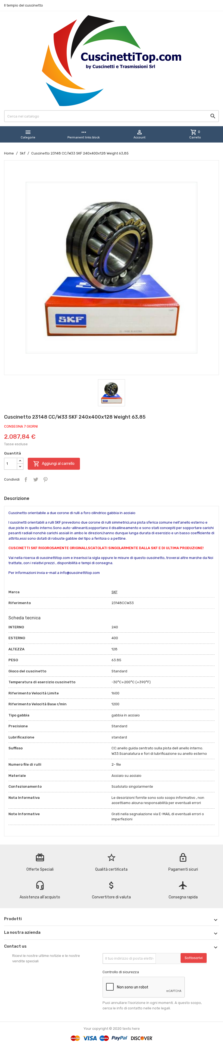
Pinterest (45, 479)
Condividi (26, 479)
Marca (14, 592)
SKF (114, 592)
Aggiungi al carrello (54, 463)
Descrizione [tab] (16, 498)
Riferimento (19, 603)
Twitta (35, 479)
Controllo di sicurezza (121, 972)
